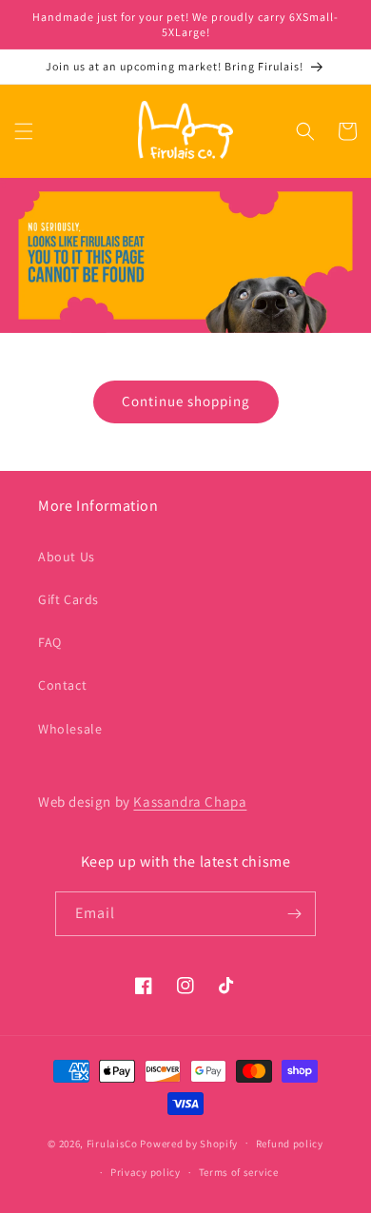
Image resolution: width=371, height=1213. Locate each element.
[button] (24, 131)
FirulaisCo (112, 1142)
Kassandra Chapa (189, 801)
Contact (62, 685)
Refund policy (289, 1143)
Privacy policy (145, 1172)
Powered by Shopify (189, 1142)
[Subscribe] (294, 913)
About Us (66, 556)
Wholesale (70, 728)
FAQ (50, 642)
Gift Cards (68, 599)
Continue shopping (186, 401)
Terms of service (239, 1172)
